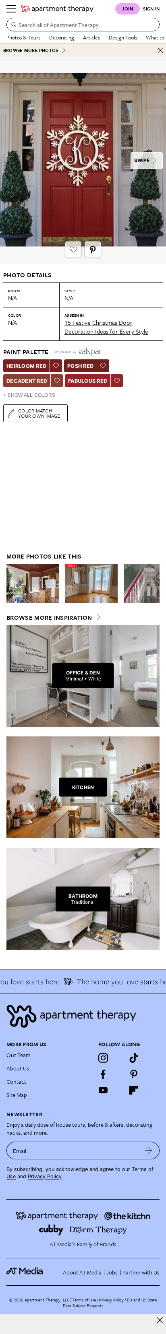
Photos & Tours (23, 37)
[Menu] (11, 9)
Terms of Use (84, 1300)
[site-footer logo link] (24, 1272)
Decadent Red (26, 381)
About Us (17, 1068)
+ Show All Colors (29, 395)
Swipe (141, 160)
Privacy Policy (45, 1176)
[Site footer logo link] (83, 1016)
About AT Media (82, 1272)
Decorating (61, 37)
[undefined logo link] (57, 8)
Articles (91, 37)
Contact (16, 1081)
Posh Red (80, 366)
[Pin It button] (93, 249)
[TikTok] (134, 1058)
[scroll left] (12, 583)
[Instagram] (103, 1058)
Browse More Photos (30, 50)
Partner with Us (141, 1272)
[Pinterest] (134, 1074)
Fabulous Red (87, 381)
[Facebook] (103, 1074)
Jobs (112, 1272)
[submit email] (148, 1150)
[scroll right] (153, 583)
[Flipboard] (134, 1090)
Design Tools (123, 37)
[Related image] (32, 583)
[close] (160, 1320)
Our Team (18, 1055)
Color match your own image (39, 413)
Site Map (16, 1095)
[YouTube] (103, 1090)
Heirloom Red (26, 366)
